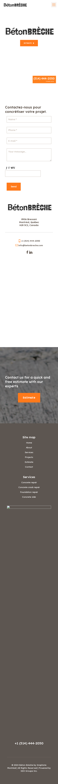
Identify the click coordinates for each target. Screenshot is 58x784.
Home (29, 442)
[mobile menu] (53, 4)
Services (29, 452)
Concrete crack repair (29, 487)
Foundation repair (29, 492)
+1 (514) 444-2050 (29, 743)
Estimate (29, 462)
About (29, 447)
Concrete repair (29, 482)
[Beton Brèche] (15, 5)
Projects (29, 457)
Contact (29, 467)
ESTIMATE (28, 43)
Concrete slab (29, 497)
